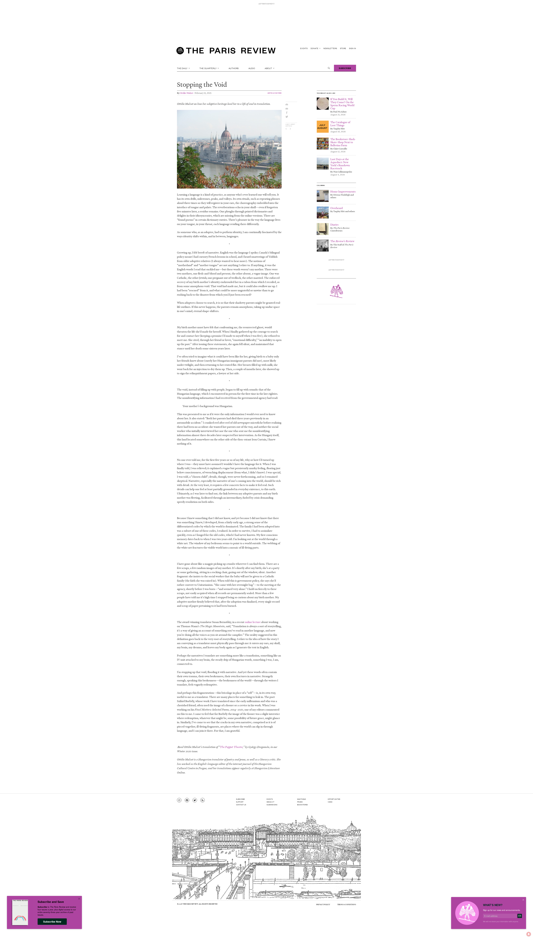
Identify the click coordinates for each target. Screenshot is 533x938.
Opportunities (334, 799)
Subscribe (345, 68)
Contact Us (241, 804)
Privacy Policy (323, 904)
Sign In (352, 48)
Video (330, 802)
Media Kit (270, 802)
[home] (226, 51)
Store (343, 48)
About (269, 68)
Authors (234, 68)
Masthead (301, 799)
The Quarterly (208, 68)
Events (304, 48)
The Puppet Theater (231, 747)
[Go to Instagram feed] (179, 800)
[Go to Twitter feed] (195, 800)
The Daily (182, 68)
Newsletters (330, 48)
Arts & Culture (275, 93)
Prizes (300, 802)
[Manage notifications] (526, 932)
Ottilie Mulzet (186, 92)
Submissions (272, 804)
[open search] (329, 68)
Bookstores (302, 804)
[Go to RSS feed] (202, 800)
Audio (251, 68)
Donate (315, 48)
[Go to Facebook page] (187, 800)
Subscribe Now (52, 921)
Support (240, 802)
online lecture (253, 622)
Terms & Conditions (346, 904)
